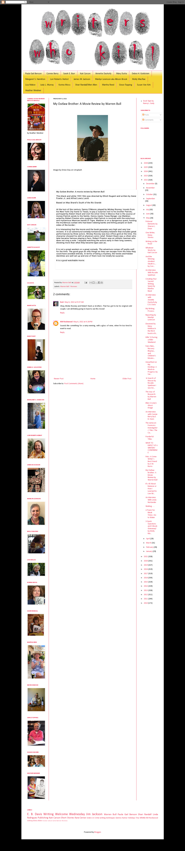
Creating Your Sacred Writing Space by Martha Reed (151, 285)
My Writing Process (150, 310)
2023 (146, 176)
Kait (62, 302)
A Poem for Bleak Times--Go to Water (151, 513)
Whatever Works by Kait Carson (151, 250)
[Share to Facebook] (99, 282)
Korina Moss (64, 85)
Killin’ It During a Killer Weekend (151, 339)
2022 (146, 180)
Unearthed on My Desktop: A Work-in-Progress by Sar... (152, 368)
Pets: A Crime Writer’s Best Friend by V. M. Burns (151, 461)
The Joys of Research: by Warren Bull (151, 395)
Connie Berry (52, 74)
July (147, 210)
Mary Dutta (121, 74)
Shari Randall (144, 814)
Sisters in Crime (93, 818)
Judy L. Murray (47, 85)
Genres (119, 818)
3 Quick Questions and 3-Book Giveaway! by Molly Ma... (151, 527)
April (148, 539)
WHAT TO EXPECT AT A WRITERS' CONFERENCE (152, 448)
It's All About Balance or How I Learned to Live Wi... (151, 489)
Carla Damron (57, 821)
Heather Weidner (33, 90)
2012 (146, 595)
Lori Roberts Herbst (59, 79)
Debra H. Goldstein (140, 74)
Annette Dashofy (103, 74)
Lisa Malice (30, 85)
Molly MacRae (138, 79)
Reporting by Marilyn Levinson (151, 317)
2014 (146, 586)
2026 (146, 163)
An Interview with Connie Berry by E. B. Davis (151, 415)
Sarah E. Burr (69, 74)
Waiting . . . (150, 506)
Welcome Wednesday (70, 814)
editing (30, 821)
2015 (146, 582)
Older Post (126, 379)
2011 (146, 599)
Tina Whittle (140, 818)
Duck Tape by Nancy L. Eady (148, 102)
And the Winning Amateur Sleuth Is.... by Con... (151, 261)
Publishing (43, 818)
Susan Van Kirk (144, 85)
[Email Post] (86, 283)
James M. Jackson (82, 79)
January (149, 551)
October (149, 194)
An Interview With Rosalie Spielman (152, 272)
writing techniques (107, 818)
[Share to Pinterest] (101, 282)
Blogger (97, 832)
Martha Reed (108, 85)
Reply (62, 313)
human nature (47, 821)
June (148, 214)
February (150, 547)
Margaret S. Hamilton (35, 79)
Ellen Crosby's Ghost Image (151, 405)
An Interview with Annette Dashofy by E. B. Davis (151, 300)
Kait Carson (85, 74)
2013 (146, 590)
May (148, 218)
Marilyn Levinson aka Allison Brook (111, 79)
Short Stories (67, 818)
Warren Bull (110, 814)
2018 (146, 569)
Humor (125, 818)
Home (92, 379)
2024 (146, 171)
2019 (146, 565)
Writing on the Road (151, 242)
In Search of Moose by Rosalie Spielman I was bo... (151, 383)
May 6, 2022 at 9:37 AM (74, 302)
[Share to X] (96, 282)
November (150, 188)
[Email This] (90, 282)
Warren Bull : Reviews (68, 286)
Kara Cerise (80, 818)
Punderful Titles (150, 438)
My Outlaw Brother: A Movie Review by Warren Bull (151, 475)
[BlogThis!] (93, 282)
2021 (146, 557)
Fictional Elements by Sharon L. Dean (151, 225)
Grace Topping (125, 85)
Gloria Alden (37, 821)
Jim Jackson (94, 814)
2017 (146, 574)
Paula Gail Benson (33, 74)
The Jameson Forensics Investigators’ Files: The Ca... (152, 428)
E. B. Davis (34, 814)
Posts (146, 115)
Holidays (131, 818)
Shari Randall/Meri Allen (86, 85)
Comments (148, 120)
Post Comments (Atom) (73, 384)
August (149, 205)
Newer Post (58, 379)
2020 (146, 561)
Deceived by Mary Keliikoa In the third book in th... (151, 329)
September (150, 199)
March (149, 543)
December (150, 184)
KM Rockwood (66, 322)
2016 (146, 578)
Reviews (64, 821)
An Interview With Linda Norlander (151, 499)
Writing (48, 814)
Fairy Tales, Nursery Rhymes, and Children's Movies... (151, 352)
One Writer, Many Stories (150, 235)
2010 (146, 603)
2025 (146, 167)
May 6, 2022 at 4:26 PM (82, 322)
